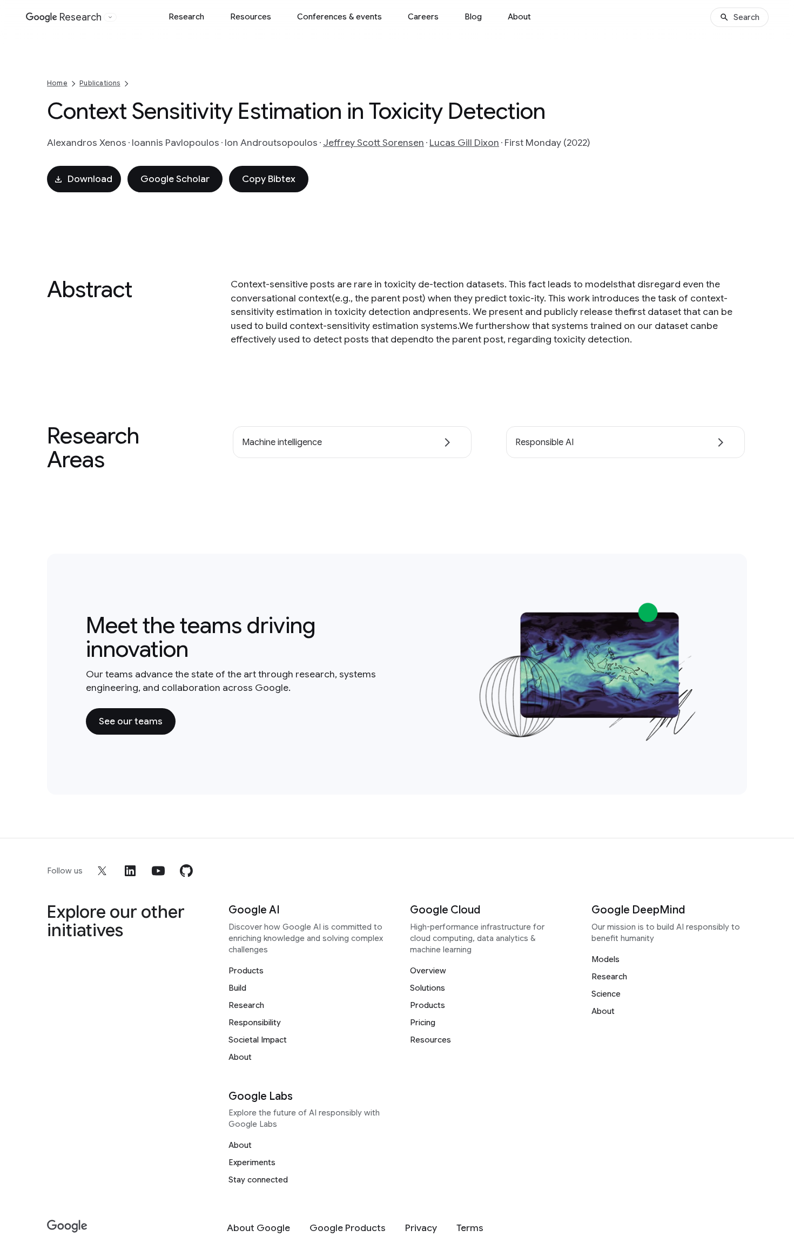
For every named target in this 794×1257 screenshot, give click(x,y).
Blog (473, 17)
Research (186, 17)
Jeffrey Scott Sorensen (373, 143)
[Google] (67, 1226)
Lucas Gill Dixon (464, 143)
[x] (102, 871)
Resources (250, 17)
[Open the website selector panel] (110, 17)
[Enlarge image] (692, 735)
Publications (99, 83)
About (519, 17)
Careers (423, 17)
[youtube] (158, 871)
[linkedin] (130, 871)
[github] (186, 871)
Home (57, 83)
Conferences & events (339, 17)
